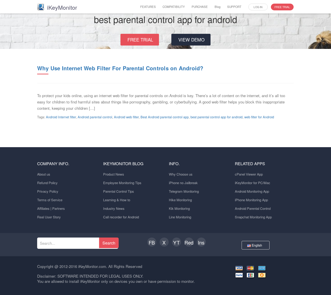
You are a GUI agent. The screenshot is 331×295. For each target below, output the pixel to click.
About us (43, 174)
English (257, 245)
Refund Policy (47, 182)
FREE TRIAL (282, 7)
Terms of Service (49, 199)
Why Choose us (181, 174)
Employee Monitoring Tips (122, 182)
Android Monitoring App (252, 191)
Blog (217, 7)
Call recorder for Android (121, 217)
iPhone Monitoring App (251, 199)
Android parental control (95, 116)
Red (188, 242)
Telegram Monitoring (184, 191)
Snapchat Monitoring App (253, 217)
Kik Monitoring (179, 208)
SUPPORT (234, 7)
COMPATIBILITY (174, 7)
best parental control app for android (216, 116)
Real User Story (49, 217)
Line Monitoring (180, 217)
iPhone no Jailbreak (183, 182)
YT (176, 242)
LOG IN (258, 7)
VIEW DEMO (191, 39)
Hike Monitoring (180, 199)
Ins (201, 242)
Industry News (114, 208)
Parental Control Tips (118, 191)
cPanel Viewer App (249, 174)
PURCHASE (200, 7)
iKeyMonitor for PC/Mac (252, 182)
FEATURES (148, 7)
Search (108, 243)
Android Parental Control (253, 208)
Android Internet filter (61, 116)
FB (152, 242)
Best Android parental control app (165, 116)
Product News (113, 174)
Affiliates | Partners (51, 208)
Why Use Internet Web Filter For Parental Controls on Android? (120, 68)
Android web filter (126, 116)
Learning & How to (116, 199)
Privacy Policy (47, 191)
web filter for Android (259, 116)
